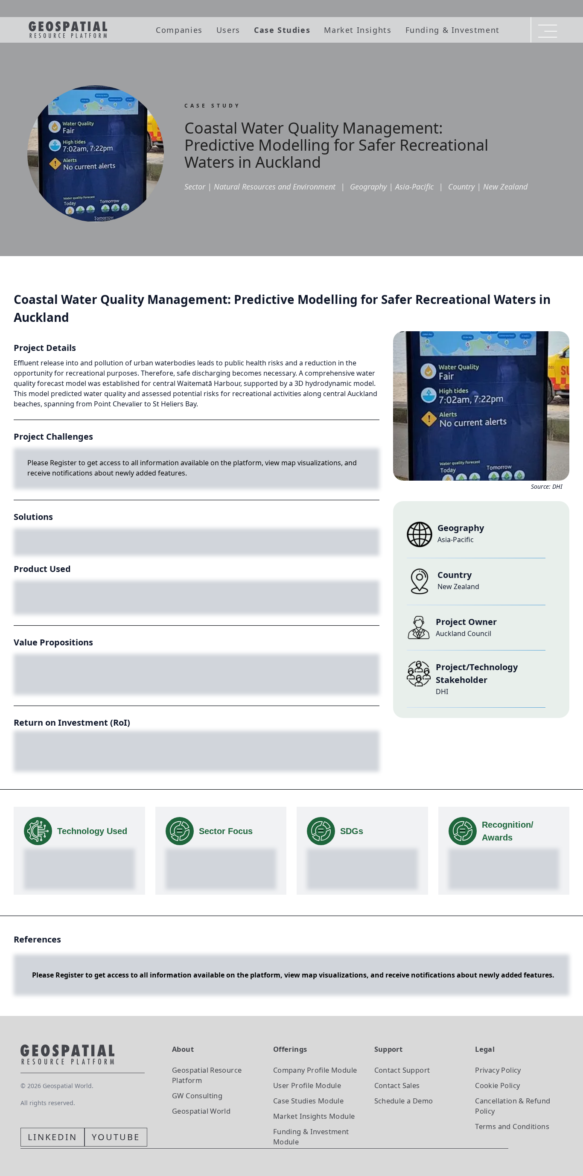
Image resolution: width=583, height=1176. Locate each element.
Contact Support (402, 1070)
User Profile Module (307, 1085)
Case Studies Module (308, 1101)
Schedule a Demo (403, 1101)
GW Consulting (197, 1095)
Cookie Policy (497, 1085)
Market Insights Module (314, 1116)
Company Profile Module (315, 1070)
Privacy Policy (498, 1070)
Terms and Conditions (512, 1126)
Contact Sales (397, 1085)
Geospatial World (201, 1111)
